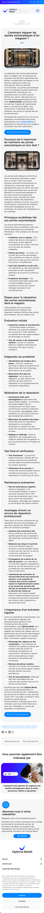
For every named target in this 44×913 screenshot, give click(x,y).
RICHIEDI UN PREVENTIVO (18, 132)
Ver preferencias (22, 907)
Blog (22, 21)
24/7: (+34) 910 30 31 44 (11, 2)
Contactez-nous (11, 869)
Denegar (22, 901)
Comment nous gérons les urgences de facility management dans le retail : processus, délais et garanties (22, 788)
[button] (2, 732)
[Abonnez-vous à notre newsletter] (5, 804)
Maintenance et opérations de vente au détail (19, 727)
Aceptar (22, 895)
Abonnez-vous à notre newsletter (16, 813)
